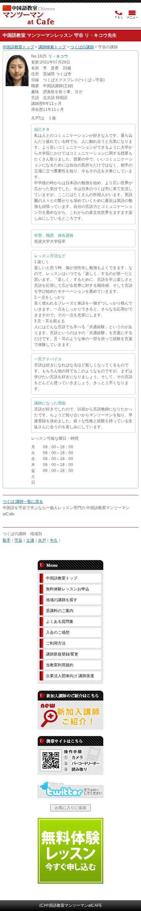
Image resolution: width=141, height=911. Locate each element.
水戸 (42, 540)
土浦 (30, 540)
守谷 (18, 540)
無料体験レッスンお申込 (67, 589)
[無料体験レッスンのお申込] (70, 882)
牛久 (54, 540)
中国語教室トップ (18, 47)
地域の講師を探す (61, 600)
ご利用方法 (56, 643)
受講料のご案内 (59, 610)
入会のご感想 (58, 632)
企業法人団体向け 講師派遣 (70, 676)
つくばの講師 (82, 47)
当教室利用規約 (59, 665)
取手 (6, 540)
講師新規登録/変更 (62, 654)
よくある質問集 (59, 621)
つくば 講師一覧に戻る (23, 501)
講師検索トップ (52, 47)
